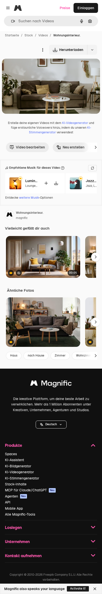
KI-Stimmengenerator (22, 478)
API (7, 502)
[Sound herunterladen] (55, 183)
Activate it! (78, 589)
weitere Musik (29, 198)
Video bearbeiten (30, 147)
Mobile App (14, 508)
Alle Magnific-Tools (20, 514)
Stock (29, 35)
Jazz (89, 186)
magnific (22, 218)
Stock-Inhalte (15, 484)
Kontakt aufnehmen (23, 555)
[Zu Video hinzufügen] (46, 183)
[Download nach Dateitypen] (92, 50)
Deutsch (51, 424)
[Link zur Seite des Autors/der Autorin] (9, 215)
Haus (13, 355)
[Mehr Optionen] (43, 50)
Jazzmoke (92, 181)
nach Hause (36, 355)
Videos (43, 35)
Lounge (30, 186)
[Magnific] (51, 384)
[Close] (95, 589)
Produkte (13, 445)
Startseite (12, 35)
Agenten (15, 496)
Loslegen (13, 527)
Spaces (11, 454)
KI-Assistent (14, 460)
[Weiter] (95, 147)
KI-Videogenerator (75, 123)
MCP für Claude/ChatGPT (30, 490)
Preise (65, 8)
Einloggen (85, 8)
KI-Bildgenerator (18, 466)
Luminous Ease (31, 181)
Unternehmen (17, 541)
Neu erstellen (73, 147)
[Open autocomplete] (11, 21)
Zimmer (60, 355)
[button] (51, 424)
